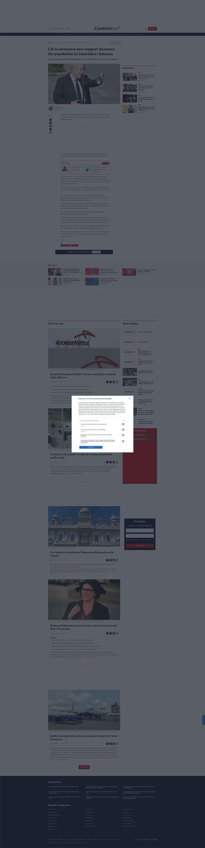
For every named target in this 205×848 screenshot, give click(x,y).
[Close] (130, 398)
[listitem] (102, 420)
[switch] (122, 424)
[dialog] (102, 424)
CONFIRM (91, 447)
